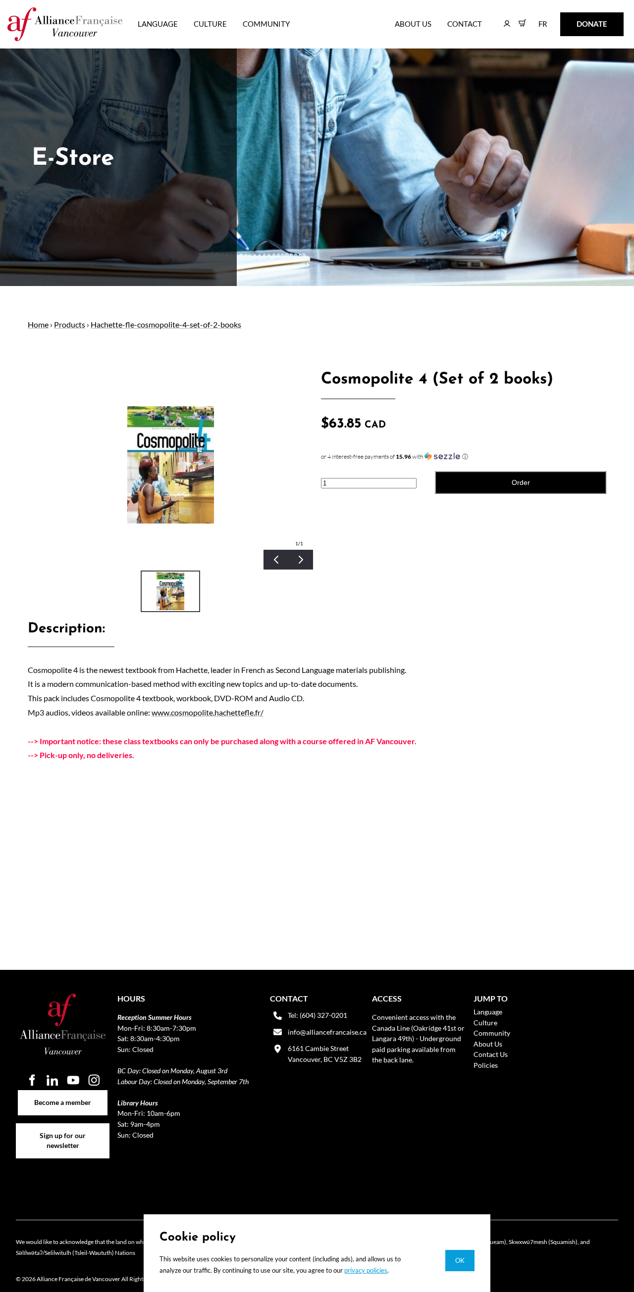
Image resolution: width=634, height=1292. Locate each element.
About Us (413, 23)
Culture (210, 23)
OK (460, 1260)
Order (521, 482)
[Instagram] (94, 1080)
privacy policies (365, 1270)
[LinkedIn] (52, 1080)
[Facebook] (32, 1080)
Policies (486, 1065)
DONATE (576, 19)
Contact (464, 23)
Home (38, 324)
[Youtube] (73, 1080)
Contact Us (491, 1054)
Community (266, 23)
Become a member (62, 1095)
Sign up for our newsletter (63, 1128)
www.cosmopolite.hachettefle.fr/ (208, 712)
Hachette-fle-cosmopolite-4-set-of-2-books (166, 324)
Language (158, 23)
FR (535, 19)
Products (69, 324)
